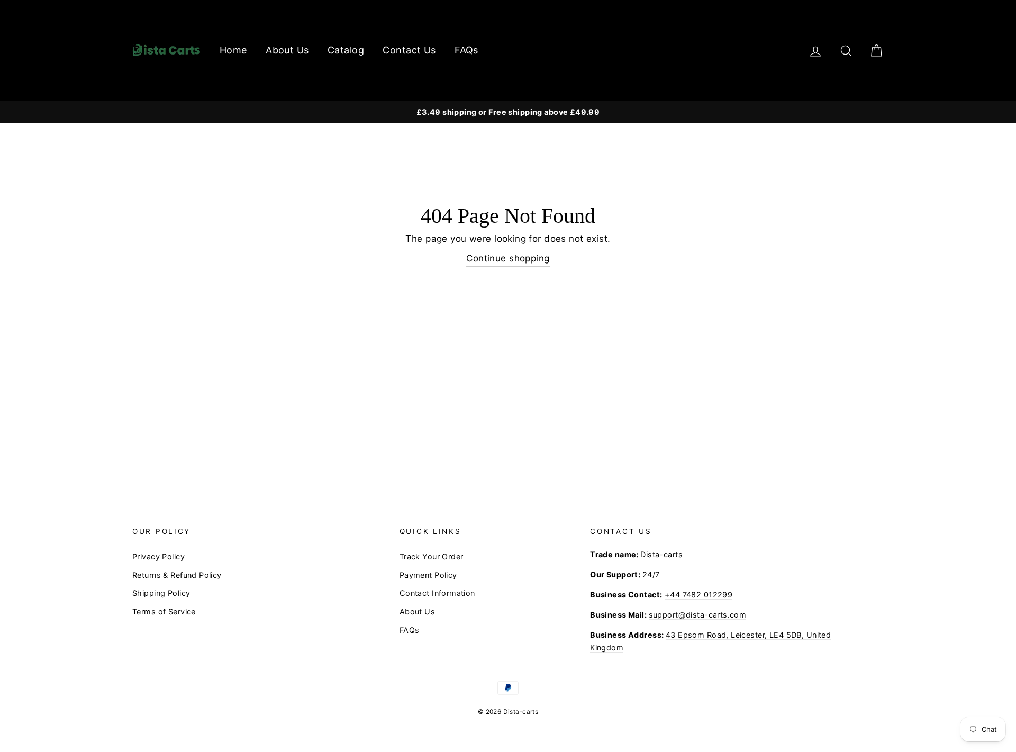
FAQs (466, 50)
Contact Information (437, 592)
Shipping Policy (161, 592)
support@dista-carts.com (698, 614)
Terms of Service (164, 611)
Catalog (346, 50)
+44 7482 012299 (698, 594)
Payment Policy (428, 574)
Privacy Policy (158, 556)
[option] (508, 112)
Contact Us (409, 50)
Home (233, 50)
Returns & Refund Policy (177, 574)
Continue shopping (507, 258)
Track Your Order (432, 556)
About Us (287, 50)
